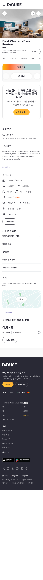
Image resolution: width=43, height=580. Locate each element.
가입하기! (8, 384)
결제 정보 (5, 252)
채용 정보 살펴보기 (8, 419)
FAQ (33, 58)
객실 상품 (13, 58)
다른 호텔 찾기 (21, 112)
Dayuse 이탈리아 (7, 443)
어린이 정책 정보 (8, 259)
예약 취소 (26, 415)
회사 (3, 407)
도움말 (25, 411)
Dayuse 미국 (6, 439)
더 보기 (5, 167)
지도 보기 (35, 51)
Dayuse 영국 (6, 435)
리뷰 (3, 411)
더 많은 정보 (10, 221)
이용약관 (30, 483)
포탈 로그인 (21, 384)
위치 (40, 58)
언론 (3, 415)
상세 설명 (24, 58)
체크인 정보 (6, 244)
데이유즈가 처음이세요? (11, 236)
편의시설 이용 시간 (9, 267)
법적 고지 (5, 483)
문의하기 (8, 312)
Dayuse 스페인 (7, 447)
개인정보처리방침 (18, 483)
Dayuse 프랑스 (7, 430)
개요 (3, 58)
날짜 (23, 76)
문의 (24, 407)
